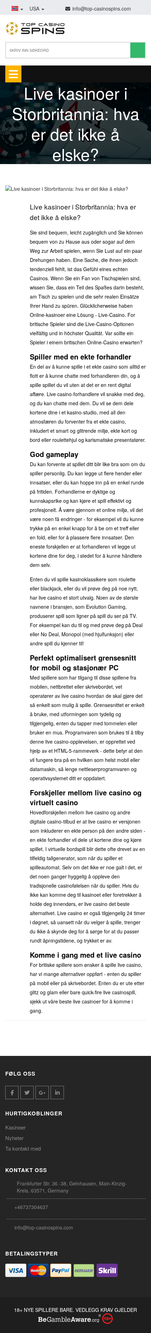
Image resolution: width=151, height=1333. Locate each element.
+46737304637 (31, 1206)
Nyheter (14, 1137)
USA (35, 8)
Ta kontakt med (23, 1148)
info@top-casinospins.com (43, 1227)
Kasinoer (15, 1127)
